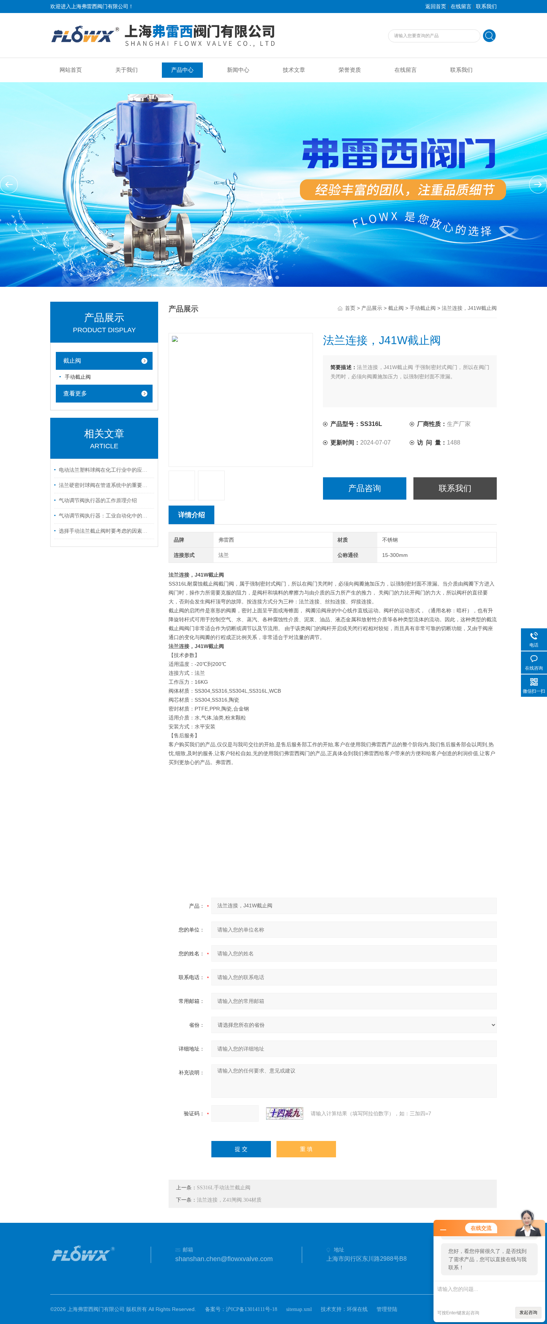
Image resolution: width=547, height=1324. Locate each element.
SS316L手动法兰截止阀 (223, 1187)
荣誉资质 (350, 70)
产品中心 (182, 70)
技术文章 (294, 70)
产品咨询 (364, 488)
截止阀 (396, 308)
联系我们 (486, 6)
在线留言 (461, 6)
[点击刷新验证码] (284, 1113)
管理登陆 (387, 1309)
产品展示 (371, 308)
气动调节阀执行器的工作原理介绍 (98, 500)
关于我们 (126, 70)
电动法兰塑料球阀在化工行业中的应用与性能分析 (105, 470)
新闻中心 (238, 70)
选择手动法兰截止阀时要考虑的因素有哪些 (105, 531)
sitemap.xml (299, 1309)
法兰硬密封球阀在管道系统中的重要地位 (105, 485)
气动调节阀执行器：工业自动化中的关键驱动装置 (105, 516)
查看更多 (75, 393)
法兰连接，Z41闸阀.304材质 (229, 1200)
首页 (350, 308)
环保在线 (357, 1309)
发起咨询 (528, 1312)
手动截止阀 (423, 308)
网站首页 (71, 70)
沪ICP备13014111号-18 (251, 1309)
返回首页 (435, 6)
